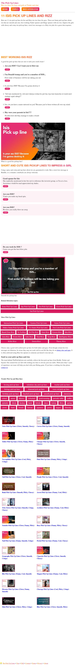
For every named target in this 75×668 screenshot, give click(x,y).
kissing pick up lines (11, 384)
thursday (68, 407)
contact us (4, 367)
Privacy (39, 663)
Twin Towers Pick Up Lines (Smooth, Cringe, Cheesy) (18, 509)
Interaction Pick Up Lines (13, 323)
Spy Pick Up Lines (28, 306)
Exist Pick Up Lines (64, 306)
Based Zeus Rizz (8, 332)
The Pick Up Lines (9, 2)
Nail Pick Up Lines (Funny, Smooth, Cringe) (17, 541)
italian (53, 403)
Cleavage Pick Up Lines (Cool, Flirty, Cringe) (53, 589)
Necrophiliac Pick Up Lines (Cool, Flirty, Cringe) (16, 460)
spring (69, 403)
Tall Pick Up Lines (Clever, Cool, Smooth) (17, 477)
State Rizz (45, 332)
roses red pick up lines (61, 389)
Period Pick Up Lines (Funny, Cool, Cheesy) (52, 541)
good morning (44, 398)
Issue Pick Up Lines (9, 306)
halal (30, 403)
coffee (69, 398)
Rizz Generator (30, 9)
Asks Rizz (29, 336)
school (4, 398)
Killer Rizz (12, 341)
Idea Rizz (68, 332)
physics (21, 398)
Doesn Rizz (36, 341)
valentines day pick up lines (37, 384)
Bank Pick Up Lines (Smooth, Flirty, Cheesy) (18, 492)
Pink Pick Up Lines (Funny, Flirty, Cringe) (52, 459)
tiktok (14, 403)
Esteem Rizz (57, 332)
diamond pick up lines (36, 389)
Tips (17, 663)
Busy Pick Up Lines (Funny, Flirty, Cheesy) (52, 525)
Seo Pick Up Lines (46, 306)
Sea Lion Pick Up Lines (62, 327)
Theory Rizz (61, 341)
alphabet (5, 403)
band (12, 407)
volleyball (31, 398)
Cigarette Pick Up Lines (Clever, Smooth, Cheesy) (51, 557)
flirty (62, 403)
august (58, 407)
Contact (27, 663)
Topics (15, 9)
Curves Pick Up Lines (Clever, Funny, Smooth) (53, 426)
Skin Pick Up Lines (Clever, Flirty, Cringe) (17, 607)
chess (46, 403)
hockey (22, 403)
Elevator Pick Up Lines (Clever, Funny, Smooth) (16, 590)
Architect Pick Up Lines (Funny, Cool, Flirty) (53, 508)
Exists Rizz (17, 336)
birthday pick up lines (10, 393)
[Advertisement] (37, 41)
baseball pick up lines (31, 393)
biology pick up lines (12, 389)
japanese (40, 407)
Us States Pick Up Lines (38, 327)
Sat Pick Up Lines (37, 311)
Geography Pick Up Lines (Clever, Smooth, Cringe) (17, 557)
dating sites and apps (64, 350)
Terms (34, 663)
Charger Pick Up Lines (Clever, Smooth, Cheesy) (51, 442)
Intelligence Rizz (65, 336)
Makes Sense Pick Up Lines (13, 327)
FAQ (22, 663)
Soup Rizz (51, 336)
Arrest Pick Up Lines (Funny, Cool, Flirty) (52, 492)
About (46, 663)
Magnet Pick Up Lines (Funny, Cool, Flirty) (52, 574)
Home (5, 9)
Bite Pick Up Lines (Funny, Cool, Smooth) (17, 574)
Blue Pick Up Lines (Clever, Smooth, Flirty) (52, 607)
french (21, 407)
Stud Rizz (40, 336)
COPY (7, 69)
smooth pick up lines (51, 393)
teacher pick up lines (62, 384)
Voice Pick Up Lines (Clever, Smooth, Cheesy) (18, 426)
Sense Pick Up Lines (62, 323)
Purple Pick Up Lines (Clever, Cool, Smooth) (52, 477)
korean (30, 407)
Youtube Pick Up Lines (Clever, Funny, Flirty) (18, 525)
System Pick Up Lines (38, 323)
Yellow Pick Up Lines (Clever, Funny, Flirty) (17, 441)
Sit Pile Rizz (33, 332)
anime (13, 398)
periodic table (58, 398)
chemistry (67, 393)
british (38, 403)
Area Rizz (6, 336)
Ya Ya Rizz (21, 332)
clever (4, 407)
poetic (49, 407)
